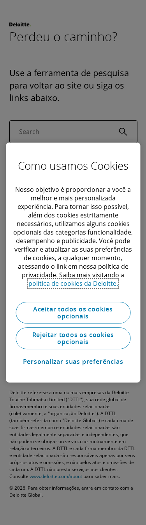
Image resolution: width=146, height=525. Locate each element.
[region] (73, 262)
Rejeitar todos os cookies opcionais (73, 338)
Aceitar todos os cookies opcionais (73, 312)
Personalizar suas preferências (73, 361)
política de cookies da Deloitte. (73, 283)
